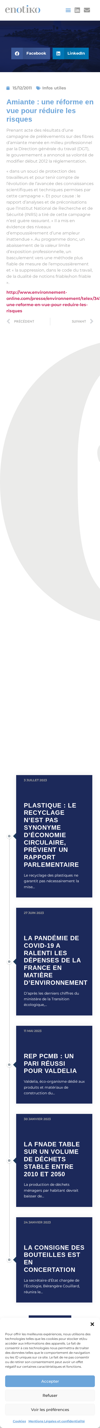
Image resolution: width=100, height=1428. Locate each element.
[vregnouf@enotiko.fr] (87, 10)
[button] (92, 1324)
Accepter (50, 1381)
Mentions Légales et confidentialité (56, 1421)
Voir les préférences (50, 1409)
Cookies (19, 1421)
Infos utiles (54, 88)
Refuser (50, 1395)
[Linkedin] (77, 10)
